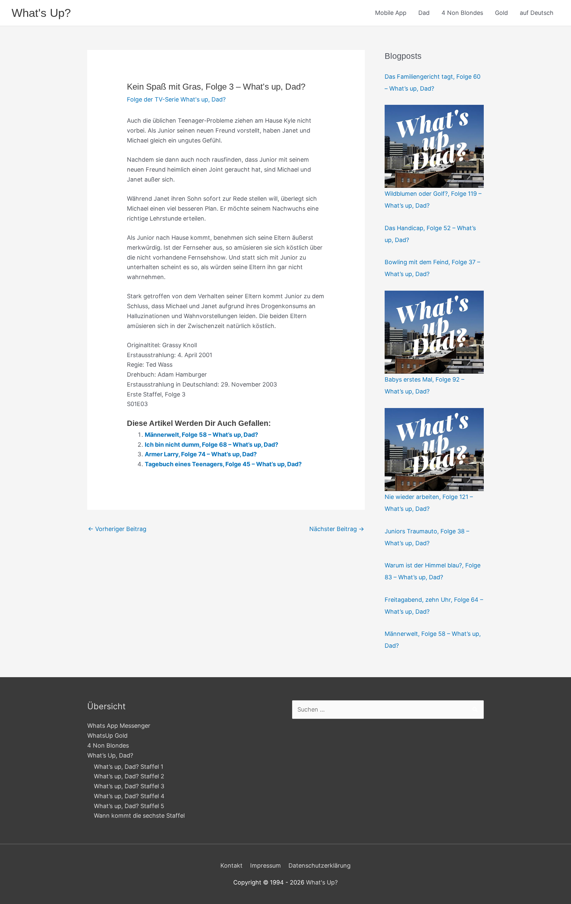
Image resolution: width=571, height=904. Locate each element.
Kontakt (231, 865)
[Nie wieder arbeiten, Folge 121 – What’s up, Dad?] (434, 449)
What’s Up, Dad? (110, 755)
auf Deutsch (536, 12)
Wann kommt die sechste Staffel (139, 815)
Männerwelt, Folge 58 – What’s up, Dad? (201, 434)
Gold (501, 12)
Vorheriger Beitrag (117, 528)
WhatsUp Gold (107, 735)
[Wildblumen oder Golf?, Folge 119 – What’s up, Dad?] (434, 146)
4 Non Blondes (462, 12)
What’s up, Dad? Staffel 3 (129, 786)
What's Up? (41, 12)
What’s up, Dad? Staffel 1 (128, 766)
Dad (424, 12)
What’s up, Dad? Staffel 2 (129, 776)
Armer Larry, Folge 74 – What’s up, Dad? (201, 454)
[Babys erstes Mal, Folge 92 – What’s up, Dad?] (434, 331)
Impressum (265, 865)
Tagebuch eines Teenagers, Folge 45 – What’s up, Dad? (223, 464)
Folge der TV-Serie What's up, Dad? (176, 99)
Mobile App (390, 12)
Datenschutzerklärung (319, 865)
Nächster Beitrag (336, 528)
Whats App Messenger (118, 725)
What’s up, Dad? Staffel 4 (129, 796)
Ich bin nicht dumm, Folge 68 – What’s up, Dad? (211, 444)
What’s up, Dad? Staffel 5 (129, 805)
